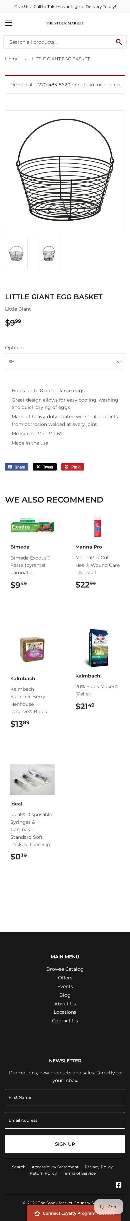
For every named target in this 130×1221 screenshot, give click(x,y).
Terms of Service (79, 1173)
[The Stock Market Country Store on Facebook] (119, 1186)
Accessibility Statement (55, 1166)
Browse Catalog (65, 969)
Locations (65, 1012)
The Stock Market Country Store (70, 1202)
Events (65, 986)
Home (12, 58)
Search (19, 1166)
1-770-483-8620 (52, 85)
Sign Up (65, 1144)
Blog (65, 995)
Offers (65, 978)
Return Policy (43, 1173)
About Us (65, 1004)
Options (14, 348)
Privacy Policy (99, 1166)
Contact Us (65, 1021)
